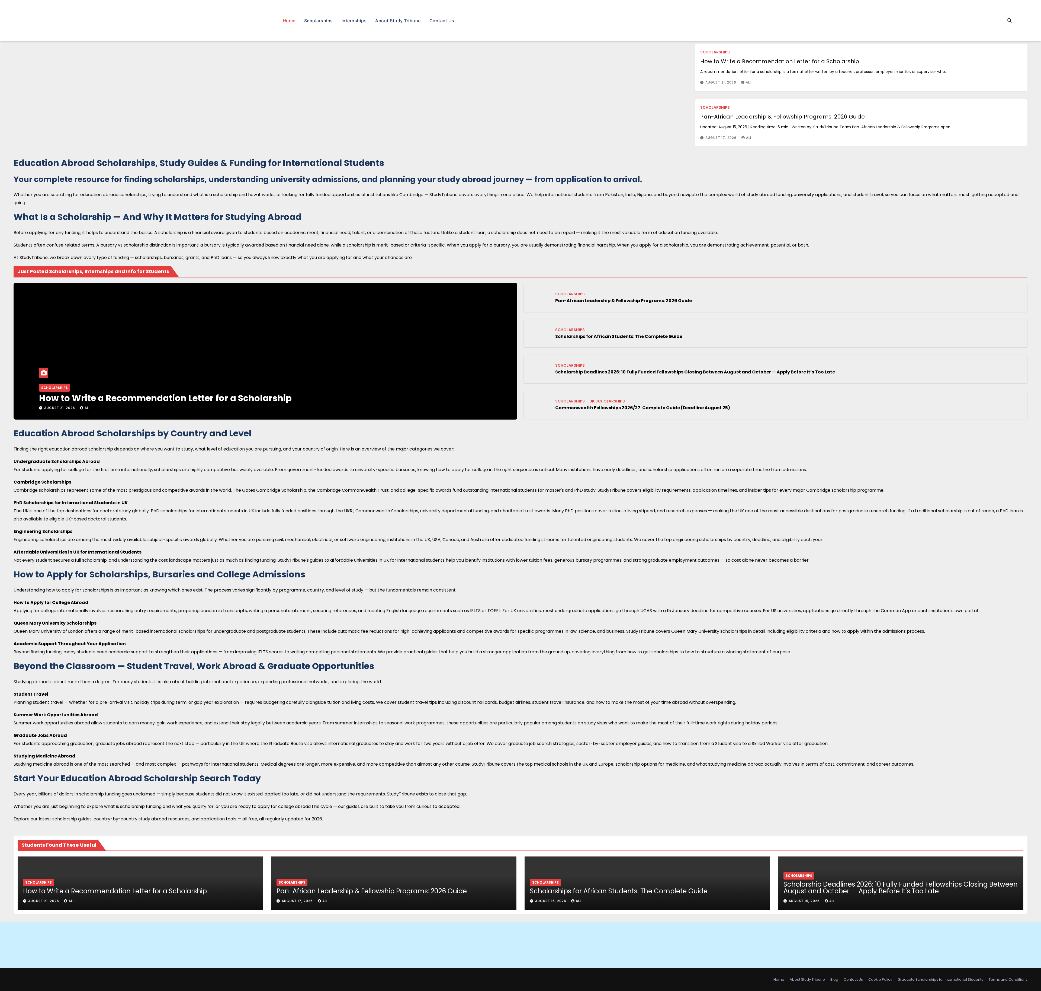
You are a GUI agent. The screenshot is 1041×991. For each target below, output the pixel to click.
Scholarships (318, 20)
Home (289, 20)
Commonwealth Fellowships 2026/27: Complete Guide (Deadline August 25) (642, 408)
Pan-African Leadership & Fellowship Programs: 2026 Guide (782, 116)
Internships (354, 20)
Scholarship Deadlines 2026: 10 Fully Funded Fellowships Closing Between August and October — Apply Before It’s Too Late (695, 372)
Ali (748, 82)
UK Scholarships (607, 401)
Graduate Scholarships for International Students (940, 979)
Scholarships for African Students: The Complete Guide (618, 336)
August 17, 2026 (721, 137)
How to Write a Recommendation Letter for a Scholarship (779, 61)
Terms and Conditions (1008, 979)
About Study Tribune (398, 20)
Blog (834, 979)
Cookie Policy (880, 979)
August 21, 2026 (721, 82)
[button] (1009, 20)
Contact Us (441, 20)
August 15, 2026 (805, 901)
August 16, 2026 (551, 901)
